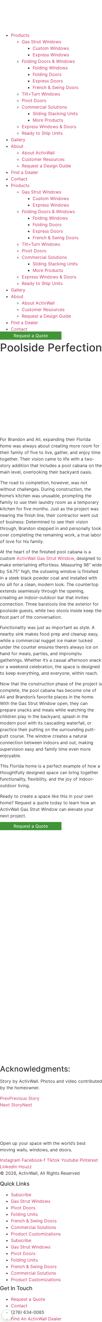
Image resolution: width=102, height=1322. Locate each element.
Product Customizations (36, 1234)
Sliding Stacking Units (55, 113)
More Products (48, 120)
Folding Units (24, 1214)
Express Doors (48, 81)
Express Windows (51, 54)
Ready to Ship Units (42, 133)
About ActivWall (38, 152)
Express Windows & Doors (49, 126)
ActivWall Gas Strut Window (45, 558)
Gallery (18, 139)
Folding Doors (47, 74)
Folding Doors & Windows (48, 61)
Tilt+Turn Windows (41, 94)
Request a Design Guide (46, 165)
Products (20, 35)
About (17, 146)
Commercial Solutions (44, 107)
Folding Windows (50, 67)
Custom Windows (51, 48)
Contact (19, 179)
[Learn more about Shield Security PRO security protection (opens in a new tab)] (7, 1315)
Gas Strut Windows (41, 41)
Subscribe (21, 1194)
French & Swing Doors (55, 87)
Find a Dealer (24, 172)
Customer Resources (43, 159)
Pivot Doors (34, 100)
